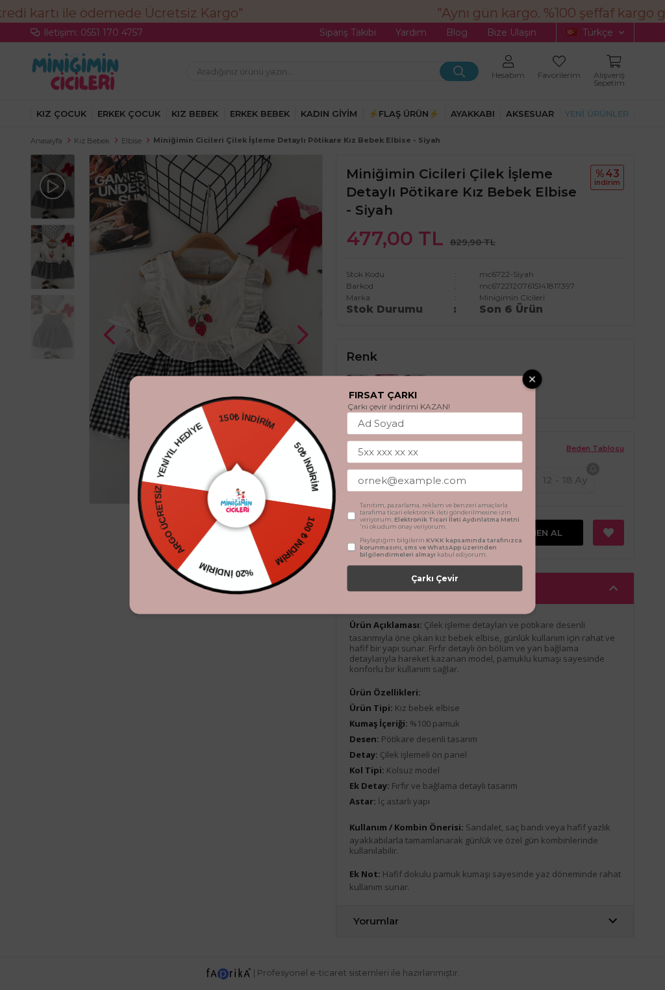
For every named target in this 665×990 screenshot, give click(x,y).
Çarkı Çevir (434, 578)
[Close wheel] (532, 379)
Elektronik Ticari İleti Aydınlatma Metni (457, 519)
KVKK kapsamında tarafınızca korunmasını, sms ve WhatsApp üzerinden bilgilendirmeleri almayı (441, 547)
